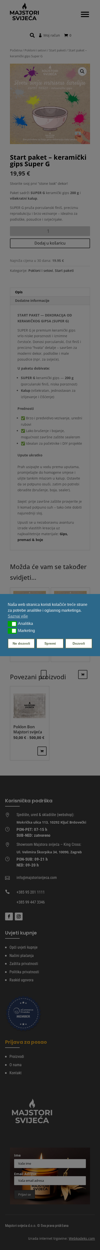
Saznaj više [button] (18, 616)
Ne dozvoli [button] (21, 643)
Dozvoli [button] (79, 643)
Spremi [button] (50, 643)
